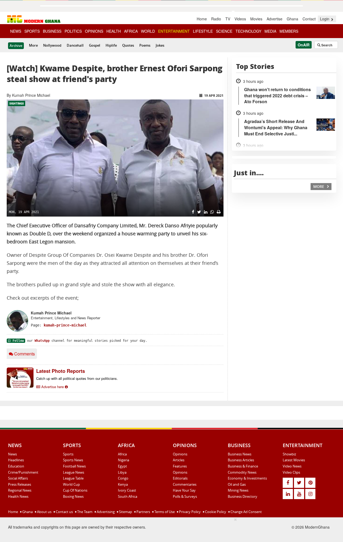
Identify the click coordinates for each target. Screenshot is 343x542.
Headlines (16, 460)
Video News (292, 466)
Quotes (128, 45)
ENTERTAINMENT (174, 31)
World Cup (71, 484)
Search (326, 45)
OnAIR (304, 44)
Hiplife (111, 45)
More (33, 45)
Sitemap (125, 511)
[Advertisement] (135, 529)
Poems (144, 45)
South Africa (127, 496)
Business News (239, 454)
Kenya (123, 484)
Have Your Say (184, 490)
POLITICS (73, 31)
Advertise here (52, 386)
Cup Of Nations (75, 490)
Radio (216, 18)
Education (16, 466)
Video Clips (291, 472)
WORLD (148, 31)
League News (73, 472)
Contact (309, 18)
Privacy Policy (189, 511)
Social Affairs (18, 478)
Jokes (160, 45)
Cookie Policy (215, 511)
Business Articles (241, 460)
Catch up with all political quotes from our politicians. (77, 378)
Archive (16, 45)
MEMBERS (288, 31)
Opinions (180, 454)
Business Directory (242, 496)
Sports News (73, 460)
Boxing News (73, 496)
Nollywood (52, 45)
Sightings (16, 103)
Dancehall (75, 45)
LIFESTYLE (203, 31)
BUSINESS (52, 31)
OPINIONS (94, 31)
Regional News (19, 490)
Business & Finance (243, 466)
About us (43, 511)
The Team (84, 511)
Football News (74, 466)
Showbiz (289, 454)
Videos (240, 18)
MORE (319, 186)
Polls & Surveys (185, 496)
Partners (143, 511)
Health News (18, 496)
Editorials (180, 478)
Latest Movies (294, 460)
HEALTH (113, 31)
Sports (68, 454)
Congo (123, 478)
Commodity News (242, 472)
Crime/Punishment (23, 472)
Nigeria (123, 460)
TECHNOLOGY (248, 31)
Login (325, 18)
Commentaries (184, 484)
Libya (122, 472)
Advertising (105, 511)
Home (202, 18)
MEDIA (270, 31)
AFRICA (131, 31)
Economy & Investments (247, 478)
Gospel (94, 45)
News (12, 454)
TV (227, 18)
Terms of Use (164, 511)
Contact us (64, 511)
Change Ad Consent (246, 511)
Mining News (238, 490)
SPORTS (32, 31)
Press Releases (19, 484)
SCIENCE (224, 31)
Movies (256, 18)
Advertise (274, 18)
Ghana (292, 18)
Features (180, 466)
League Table (73, 478)
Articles (178, 460)
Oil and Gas (237, 484)
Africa (122, 454)
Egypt (122, 466)
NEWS (15, 31)
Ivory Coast (127, 490)
